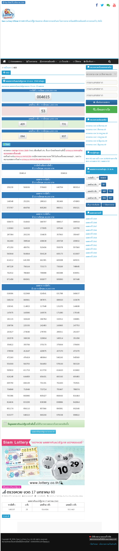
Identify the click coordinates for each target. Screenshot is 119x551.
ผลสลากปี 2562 (91, 245)
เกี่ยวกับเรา (89, 61)
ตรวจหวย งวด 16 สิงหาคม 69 (96, 126)
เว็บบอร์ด (64, 61)
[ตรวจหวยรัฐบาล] (8, 14)
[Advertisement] (59, 41)
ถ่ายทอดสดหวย (16, 61)
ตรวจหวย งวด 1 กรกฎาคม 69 (96, 137)
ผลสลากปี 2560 (91, 253)
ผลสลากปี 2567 (91, 226)
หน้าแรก (7, 67)
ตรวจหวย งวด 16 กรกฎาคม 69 (97, 133)
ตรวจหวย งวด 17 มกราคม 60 (31, 492)
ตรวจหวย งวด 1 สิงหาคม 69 (96, 129)
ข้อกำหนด (94, 544)
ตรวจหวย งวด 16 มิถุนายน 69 (96, 141)
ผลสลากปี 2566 (91, 230)
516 (70, 496)
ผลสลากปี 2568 (91, 222)
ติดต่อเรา (46, 541)
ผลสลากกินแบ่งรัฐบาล (12, 487)
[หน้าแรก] (4, 61)
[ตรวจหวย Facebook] (96, 6)
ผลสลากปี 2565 (91, 234)
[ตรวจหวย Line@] (108, 6)
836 (76, 496)
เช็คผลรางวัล (103, 109)
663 (73, 496)
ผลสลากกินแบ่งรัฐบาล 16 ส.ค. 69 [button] (43, 432)
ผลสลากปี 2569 (91, 219)
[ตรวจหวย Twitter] (102, 6)
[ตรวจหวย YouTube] (114, 6)
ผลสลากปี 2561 (91, 249)
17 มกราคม (58, 496)
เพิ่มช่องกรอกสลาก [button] (102, 102)
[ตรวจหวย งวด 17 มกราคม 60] (43, 462)
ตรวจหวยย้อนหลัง (48, 61)
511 (66, 496)
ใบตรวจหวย (32, 61)
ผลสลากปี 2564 (91, 238)
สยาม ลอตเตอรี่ (28, 496)
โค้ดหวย (78, 61)
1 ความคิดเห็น (41, 496)
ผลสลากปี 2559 (91, 256)
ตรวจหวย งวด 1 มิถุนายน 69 (96, 144)
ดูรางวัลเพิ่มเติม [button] (94, 205)
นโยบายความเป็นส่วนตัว (108, 544)
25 (63, 496)
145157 (51, 496)
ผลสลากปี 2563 (91, 241)
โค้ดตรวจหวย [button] (109, 205)
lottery (81, 496)
